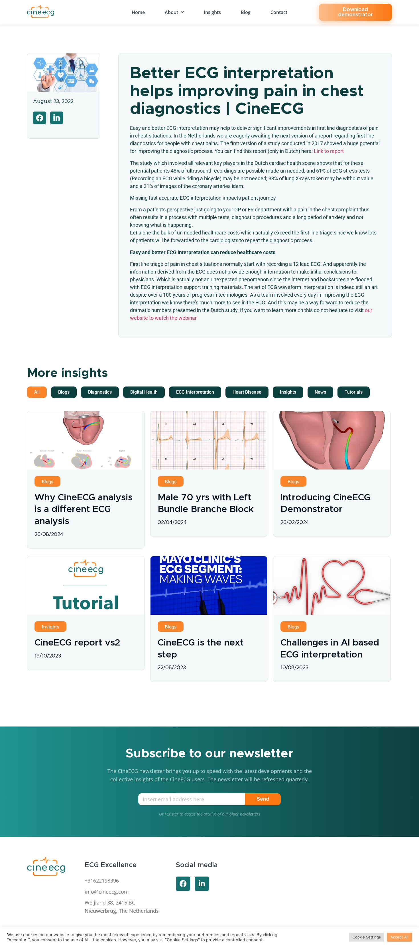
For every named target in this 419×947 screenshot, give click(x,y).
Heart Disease (247, 392)
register (171, 814)
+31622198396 (102, 880)
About (171, 12)
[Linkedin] (202, 884)
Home (138, 12)
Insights (212, 12)
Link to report (329, 151)
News (320, 392)
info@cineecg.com (107, 891)
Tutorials (354, 392)
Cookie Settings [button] (367, 937)
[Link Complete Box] (85, 479)
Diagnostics (100, 392)
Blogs (64, 392)
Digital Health (144, 392)
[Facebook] (183, 884)
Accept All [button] (399, 937)
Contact (278, 12)
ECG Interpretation (195, 392)
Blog (246, 12)
